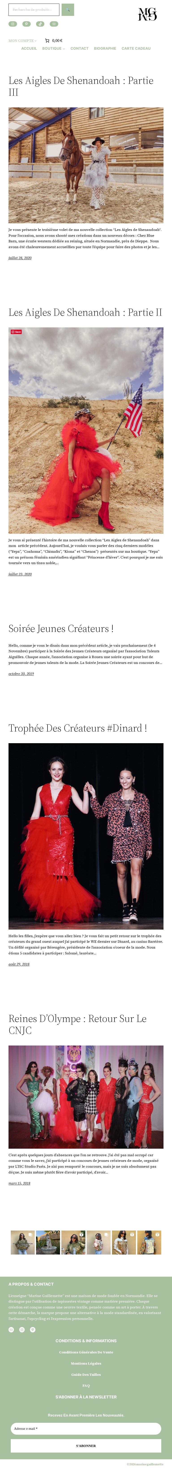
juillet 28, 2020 (20, 257)
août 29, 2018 (19, 964)
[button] (23, 1243)
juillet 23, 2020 (20, 574)
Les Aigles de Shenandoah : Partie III (81, 86)
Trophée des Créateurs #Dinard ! (78, 728)
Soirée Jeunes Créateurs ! (61, 628)
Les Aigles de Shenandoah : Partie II (85, 312)
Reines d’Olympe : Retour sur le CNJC (77, 1024)
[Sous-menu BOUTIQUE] (64, 48)
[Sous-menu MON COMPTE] (35, 41)
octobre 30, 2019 (21, 673)
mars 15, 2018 (19, 1183)
